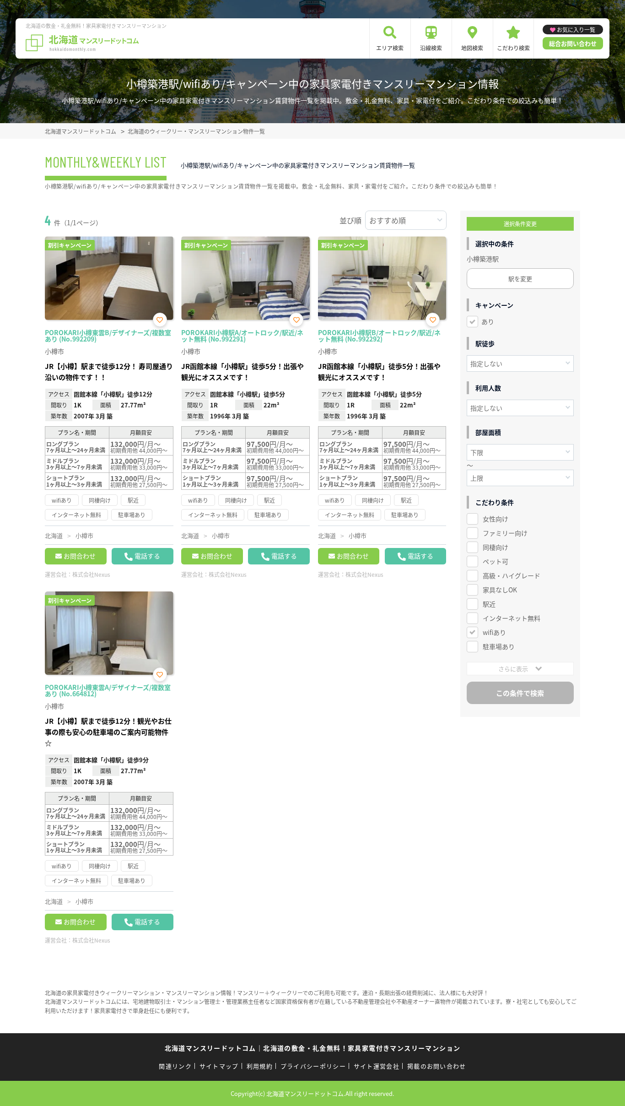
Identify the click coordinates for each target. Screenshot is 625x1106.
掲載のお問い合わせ (436, 1066)
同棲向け (495, 547)
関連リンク (175, 1066)
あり (487, 321)
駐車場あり (499, 646)
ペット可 (495, 561)
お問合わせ (80, 555)
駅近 (489, 603)
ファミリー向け (505, 532)
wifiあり (494, 632)
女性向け (495, 518)
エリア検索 (390, 48)
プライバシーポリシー (313, 1066)
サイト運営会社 (376, 1066)
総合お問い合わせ (573, 43)
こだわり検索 (513, 48)
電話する (147, 555)
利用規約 (260, 1066)
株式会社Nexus (91, 574)
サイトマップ (219, 1066)
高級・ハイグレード (511, 575)
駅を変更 (520, 278)
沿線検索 (431, 48)
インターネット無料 (511, 618)
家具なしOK (500, 589)
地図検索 (472, 48)
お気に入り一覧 (576, 29)
